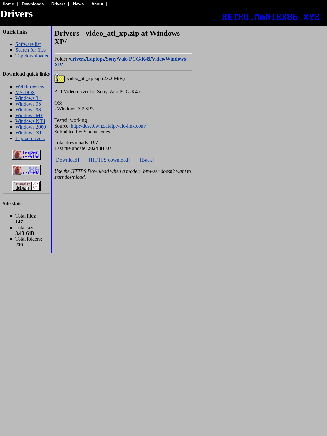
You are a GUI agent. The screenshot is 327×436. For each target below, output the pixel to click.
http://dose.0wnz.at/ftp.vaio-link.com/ (108, 126)
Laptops (95, 59)
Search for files (30, 50)
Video (158, 59)
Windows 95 (28, 104)
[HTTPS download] (109, 159)
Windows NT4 (30, 121)
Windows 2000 (30, 127)
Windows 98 (28, 109)
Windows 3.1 (28, 98)
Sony (111, 59)
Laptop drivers (30, 138)
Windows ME (29, 115)
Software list (28, 44)
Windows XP (28, 132)
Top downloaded (32, 55)
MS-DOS (25, 92)
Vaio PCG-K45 (134, 59)
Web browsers (29, 86)
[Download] (66, 159)
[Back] (147, 159)
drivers (77, 59)
